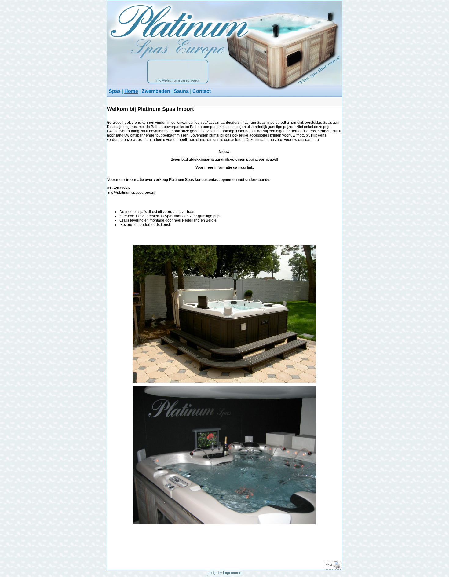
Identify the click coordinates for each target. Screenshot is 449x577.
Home (131, 91)
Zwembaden (156, 91)
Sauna (181, 91)
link (250, 167)
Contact (201, 91)
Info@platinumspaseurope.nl (131, 192)
